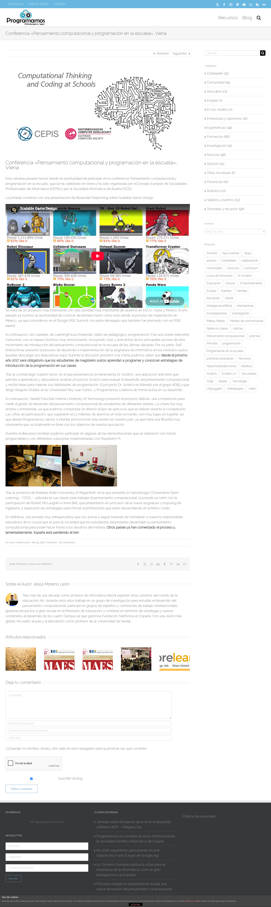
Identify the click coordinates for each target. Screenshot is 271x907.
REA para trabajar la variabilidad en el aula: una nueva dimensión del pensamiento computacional (134, 886)
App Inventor (230, 253)
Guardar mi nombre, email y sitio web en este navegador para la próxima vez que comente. (78, 748)
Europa (211, 291)
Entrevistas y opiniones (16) (227, 118)
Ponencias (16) (217, 182)
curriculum (251, 268)
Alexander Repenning (92, 198)
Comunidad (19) (218, 82)
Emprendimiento (251, 283)
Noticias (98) (216, 155)
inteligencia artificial (219, 305)
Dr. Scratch (125, 374)
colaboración (249, 260)
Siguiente (180, 53)
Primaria (212, 343)
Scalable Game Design (136, 198)
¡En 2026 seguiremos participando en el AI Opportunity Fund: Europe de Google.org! (128, 852)
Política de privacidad (199, 816)
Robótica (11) (216, 191)
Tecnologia (239, 381)
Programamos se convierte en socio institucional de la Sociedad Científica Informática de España (135, 838)
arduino (211, 260)
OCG (127, 189)
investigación (240, 313)
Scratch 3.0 (229, 373)
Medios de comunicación (246, 321)
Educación (214, 283)
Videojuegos (235, 388)
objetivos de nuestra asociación (100, 424)
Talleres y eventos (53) (223, 200)
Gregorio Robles (27, 390)
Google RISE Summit (72, 320)
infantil (229, 298)
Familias (242, 291)
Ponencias (52, 542)
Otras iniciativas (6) (221, 173)
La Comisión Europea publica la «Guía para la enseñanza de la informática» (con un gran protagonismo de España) (130, 870)
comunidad (214, 268)
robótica (246, 366)
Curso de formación (220, 275)
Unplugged (214, 388)
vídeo (252, 388)
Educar (230, 283)
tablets (222, 381)
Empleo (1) (214, 100)
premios (254, 336)
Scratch (212, 373)
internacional (245, 305)
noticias (238, 328)
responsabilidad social (221, 366)
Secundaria (249, 373)
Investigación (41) (219, 146)
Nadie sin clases (217, 328)
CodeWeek (228, 260)
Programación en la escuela (225, 351)
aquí (63, 355)
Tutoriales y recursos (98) (225, 209)
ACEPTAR (135, 904)
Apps (247, 253)
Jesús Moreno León (19, 542)
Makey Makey (216, 321)
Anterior (163, 53)
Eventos (226, 291)
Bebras (144, 399)
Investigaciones (217, 313)
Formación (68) (218, 137)
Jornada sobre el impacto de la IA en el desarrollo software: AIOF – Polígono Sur (133, 824)
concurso (233, 268)
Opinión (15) (215, 164)
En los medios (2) (219, 109)
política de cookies (192, 901)
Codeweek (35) (218, 73)
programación (231, 343)
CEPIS (55, 189)
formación (213, 298)
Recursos (245, 358)
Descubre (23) (217, 91)
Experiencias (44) (219, 127)
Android (212, 253)
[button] (259, 17)
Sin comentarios (67, 542)
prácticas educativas (220, 358)
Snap (210, 381)
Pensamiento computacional (225, 336)
